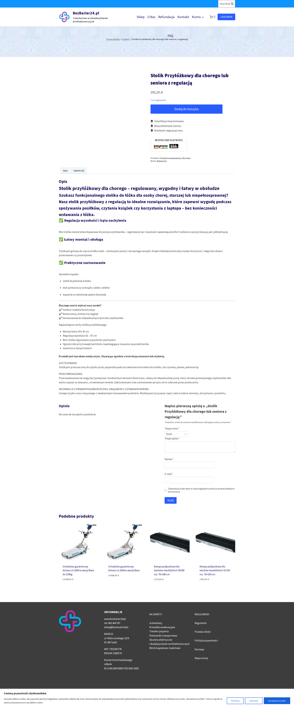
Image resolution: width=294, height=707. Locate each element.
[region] (147, 698)
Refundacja (166, 17)
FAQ (170, 36)
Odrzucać (253, 700)
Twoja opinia (172, 438)
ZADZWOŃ (226, 17)
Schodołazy (155, 623)
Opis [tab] (65, 170)
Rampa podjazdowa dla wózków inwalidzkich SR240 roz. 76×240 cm (169, 570)
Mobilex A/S (162, 161)
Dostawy (199, 649)
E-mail (169, 474)
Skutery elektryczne (160, 639)
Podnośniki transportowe (163, 635)
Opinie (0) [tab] (79, 170)
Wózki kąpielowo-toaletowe (164, 648)
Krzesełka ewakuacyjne (162, 627)
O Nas (151, 17)
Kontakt (183, 17)
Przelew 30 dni (203, 631)
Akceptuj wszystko (277, 700)
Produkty (125, 39)
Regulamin (201, 623)
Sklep (141, 17)
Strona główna (113, 39)
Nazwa (169, 459)
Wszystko (186, 158)
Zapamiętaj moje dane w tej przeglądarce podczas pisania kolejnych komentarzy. (201, 490)
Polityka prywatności (206, 640)
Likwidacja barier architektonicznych (169, 644)
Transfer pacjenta (159, 631)
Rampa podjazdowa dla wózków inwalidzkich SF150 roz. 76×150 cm (215, 570)
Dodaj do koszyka (186, 109)
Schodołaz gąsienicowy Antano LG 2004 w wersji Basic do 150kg (78, 570)
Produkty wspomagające (170, 158)
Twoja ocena (172, 428)
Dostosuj (235, 700)
